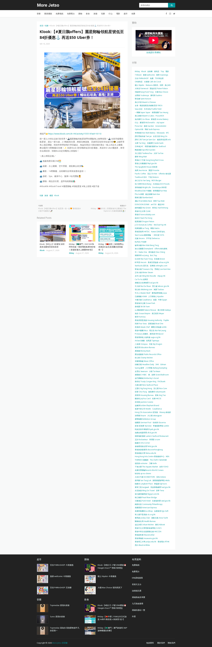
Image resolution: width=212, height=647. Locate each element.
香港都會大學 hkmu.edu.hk (145, 453)
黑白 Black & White (142, 545)
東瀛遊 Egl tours (160, 484)
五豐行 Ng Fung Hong (143, 388)
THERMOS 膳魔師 (141, 460)
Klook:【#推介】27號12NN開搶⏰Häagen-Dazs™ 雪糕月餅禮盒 (112, 566)
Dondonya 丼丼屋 (159, 187)
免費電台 (135, 571)
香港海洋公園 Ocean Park (145, 303)
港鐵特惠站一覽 (138, 610)
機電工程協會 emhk (158, 327)
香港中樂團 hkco (141, 330)
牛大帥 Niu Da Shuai (143, 286)
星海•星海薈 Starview (143, 426)
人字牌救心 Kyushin (156, 296)
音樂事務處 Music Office (144, 361)
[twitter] (173, 13)
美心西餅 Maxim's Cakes (144, 116)
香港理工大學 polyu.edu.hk (145, 541)
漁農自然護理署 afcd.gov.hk (146, 432)
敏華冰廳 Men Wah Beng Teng (147, 245)
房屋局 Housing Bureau (144, 395)
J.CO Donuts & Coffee (143, 225)
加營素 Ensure (140, 415)
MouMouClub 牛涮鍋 (143, 190)
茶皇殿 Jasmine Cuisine (144, 402)
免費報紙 (135, 565)
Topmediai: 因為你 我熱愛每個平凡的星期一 (64, 629)
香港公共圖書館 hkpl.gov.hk (146, 163)
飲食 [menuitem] (88, 13)
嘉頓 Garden (149, 126)
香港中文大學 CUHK (142, 211)
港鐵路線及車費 (138, 597)
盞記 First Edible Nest (143, 201)
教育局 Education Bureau (145, 347)
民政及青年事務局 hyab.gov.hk (147, 429)
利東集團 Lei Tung (142, 228)
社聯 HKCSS (156, 398)
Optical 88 (139, 129)
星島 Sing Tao (160, 395)
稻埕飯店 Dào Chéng (157, 252)
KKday (137, 71)
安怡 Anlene (161, 477)
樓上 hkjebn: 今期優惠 (107, 576)
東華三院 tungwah (142, 487)
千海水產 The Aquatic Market (146, 466)
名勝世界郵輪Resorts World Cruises (149, 470)
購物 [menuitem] (80, 13)
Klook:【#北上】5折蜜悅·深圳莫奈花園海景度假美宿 (52, 245)
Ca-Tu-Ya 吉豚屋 (141, 279)
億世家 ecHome (141, 463)
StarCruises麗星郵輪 (143, 235)
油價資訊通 (136, 590)
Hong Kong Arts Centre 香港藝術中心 (149, 456)
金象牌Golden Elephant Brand (147, 405)
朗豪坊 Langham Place (144, 484)
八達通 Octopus (141, 344)
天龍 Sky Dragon (155, 344)
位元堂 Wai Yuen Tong (144, 259)
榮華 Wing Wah (141, 156)
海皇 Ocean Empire (142, 313)
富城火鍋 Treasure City (144, 269)
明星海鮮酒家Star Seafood (155, 146)
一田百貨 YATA (158, 235)
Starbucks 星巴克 (141, 265)
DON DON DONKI (142, 204)
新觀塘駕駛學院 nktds (161, 480)
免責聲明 (150, 643)
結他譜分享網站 (154, 52)
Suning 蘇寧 (139, 368)
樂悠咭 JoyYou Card (143, 398)
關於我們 (161, 643)
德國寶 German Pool (143, 422)
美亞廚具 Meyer (158, 313)
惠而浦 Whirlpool (156, 334)
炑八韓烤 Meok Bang (143, 184)
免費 (151, 78)
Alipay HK (161, 276)
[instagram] (170, 13)
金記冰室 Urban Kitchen (144, 524)
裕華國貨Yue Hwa (160, 190)
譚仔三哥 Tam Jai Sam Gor (145, 139)
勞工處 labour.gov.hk (160, 286)
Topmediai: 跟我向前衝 (60, 605)
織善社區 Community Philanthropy (148, 504)
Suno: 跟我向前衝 (57, 616)
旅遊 (46, 195)
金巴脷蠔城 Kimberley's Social (147, 378)
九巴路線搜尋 (137, 603)
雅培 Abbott (160, 524)
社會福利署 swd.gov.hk (161, 501)
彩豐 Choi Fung (141, 392)
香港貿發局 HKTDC (142, 231)
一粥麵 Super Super (142, 112)
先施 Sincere (140, 238)
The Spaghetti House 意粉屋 (146, 167)
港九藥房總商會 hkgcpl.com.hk (147, 494)
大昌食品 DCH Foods (161, 184)
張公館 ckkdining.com (143, 289)
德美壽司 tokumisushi (156, 392)
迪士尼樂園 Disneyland (144, 248)
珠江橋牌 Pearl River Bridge (146, 497)
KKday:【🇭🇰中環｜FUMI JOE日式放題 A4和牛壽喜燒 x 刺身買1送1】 (112, 618)
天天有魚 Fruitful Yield (152, 109)
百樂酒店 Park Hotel (143, 501)
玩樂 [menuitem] (103, 13)
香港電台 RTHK (163, 541)
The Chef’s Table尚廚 (158, 460)
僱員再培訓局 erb (164, 139)
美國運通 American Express (146, 507)
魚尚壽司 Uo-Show (142, 119)
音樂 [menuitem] (39, 13)
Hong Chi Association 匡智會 (146, 412)
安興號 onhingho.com (158, 265)
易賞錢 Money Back (142, 351)
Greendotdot (160, 126)
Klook (56, 195)
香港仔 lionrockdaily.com (145, 214)
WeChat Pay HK (160, 225)
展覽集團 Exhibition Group (145, 419)
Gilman (163, 364)
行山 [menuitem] (110, 13)
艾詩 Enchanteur (141, 439)
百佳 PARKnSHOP (142, 78)
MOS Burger (156, 180)
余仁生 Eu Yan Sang (142, 180)
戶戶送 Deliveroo (153, 238)
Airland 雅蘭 (140, 340)
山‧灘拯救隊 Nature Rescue (145, 310)
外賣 (134, 616)
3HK (157, 364)
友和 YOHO (163, 466)
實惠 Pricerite (154, 170)
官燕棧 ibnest (159, 259)
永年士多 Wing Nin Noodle (145, 276)
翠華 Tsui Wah (159, 201)
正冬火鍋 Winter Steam (144, 272)
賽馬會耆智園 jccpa (159, 293)
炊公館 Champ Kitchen (144, 357)
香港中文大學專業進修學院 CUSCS (148, 528)
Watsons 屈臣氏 (152, 85)
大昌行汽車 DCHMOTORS (145, 477)
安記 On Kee (152, 173)
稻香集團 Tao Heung (160, 112)
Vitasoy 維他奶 (165, 412)
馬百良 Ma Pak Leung (157, 330)
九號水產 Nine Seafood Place (146, 385)
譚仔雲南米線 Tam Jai (143, 136)
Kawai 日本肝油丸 (158, 231)
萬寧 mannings (162, 75)
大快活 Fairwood (141, 88)
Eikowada (161, 133)
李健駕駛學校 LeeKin (161, 426)
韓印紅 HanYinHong (160, 208)
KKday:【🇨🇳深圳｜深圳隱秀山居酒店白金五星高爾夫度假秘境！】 (111, 247)
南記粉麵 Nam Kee (152, 194)
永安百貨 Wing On (160, 136)
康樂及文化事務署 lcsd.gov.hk (146, 282)
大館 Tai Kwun (154, 371)
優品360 (161, 204)
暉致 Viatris (154, 228)
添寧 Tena (160, 490)
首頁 (41, 25)
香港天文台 (136, 584)
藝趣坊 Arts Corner (142, 443)
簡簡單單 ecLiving (142, 255)
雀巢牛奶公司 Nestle (143, 409)
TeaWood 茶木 (141, 177)
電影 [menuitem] (118, 13)
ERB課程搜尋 (137, 578)
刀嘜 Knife (153, 463)
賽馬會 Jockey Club (142, 518)
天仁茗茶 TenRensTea (143, 153)
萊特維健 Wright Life (143, 187)
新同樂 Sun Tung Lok (143, 480)
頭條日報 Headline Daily (144, 364)
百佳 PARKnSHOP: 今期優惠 (61, 565)
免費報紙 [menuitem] (59, 13)
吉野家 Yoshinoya (142, 95)
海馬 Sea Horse (141, 170)
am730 (153, 204)
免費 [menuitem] (133, 13)
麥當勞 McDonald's (147, 122)
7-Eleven (138, 75)
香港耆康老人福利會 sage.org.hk (147, 337)
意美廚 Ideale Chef (142, 327)
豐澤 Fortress (140, 317)
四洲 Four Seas (141, 323)
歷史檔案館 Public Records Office (148, 354)
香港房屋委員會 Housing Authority (148, 320)
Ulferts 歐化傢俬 (160, 248)
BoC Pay (153, 255)
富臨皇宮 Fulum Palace (159, 88)
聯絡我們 (171, 643)
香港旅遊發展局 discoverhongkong (149, 449)
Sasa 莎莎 (138, 109)
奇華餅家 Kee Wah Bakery (145, 133)
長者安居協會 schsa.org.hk (158, 262)
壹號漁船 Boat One (155, 323)
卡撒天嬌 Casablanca (143, 300)
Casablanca (157, 409)
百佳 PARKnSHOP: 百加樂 (61, 587)
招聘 (161, 85)
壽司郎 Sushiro (156, 95)
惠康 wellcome (149, 75)
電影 (167, 71)
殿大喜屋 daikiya (164, 310)
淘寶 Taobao (159, 289)
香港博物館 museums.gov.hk (146, 538)
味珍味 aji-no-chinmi (143, 473)
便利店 (156, 71)
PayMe (166, 320)
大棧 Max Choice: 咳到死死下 (110, 587)
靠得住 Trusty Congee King (145, 381)
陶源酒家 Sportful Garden (145, 150)
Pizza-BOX (160, 116)
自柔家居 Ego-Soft (161, 511)
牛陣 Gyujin (162, 300)
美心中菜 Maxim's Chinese (145, 102)
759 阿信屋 (159, 78)
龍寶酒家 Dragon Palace (144, 221)
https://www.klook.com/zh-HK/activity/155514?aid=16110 (74, 133)
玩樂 (46, 25)
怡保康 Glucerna (159, 422)
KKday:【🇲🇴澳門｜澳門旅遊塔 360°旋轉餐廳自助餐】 (112, 629)
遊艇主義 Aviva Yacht (159, 518)
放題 (155, 300)
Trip (162, 71)
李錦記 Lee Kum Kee (162, 269)
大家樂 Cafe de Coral (152, 81)
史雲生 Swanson (141, 371)
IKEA (167, 456)
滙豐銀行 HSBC (141, 374)
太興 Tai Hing (140, 143)
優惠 (51, 195)
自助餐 (150, 71)
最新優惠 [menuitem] (48, 13)
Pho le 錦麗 (139, 194)
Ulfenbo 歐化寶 (165, 173)
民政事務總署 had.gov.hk (160, 487)
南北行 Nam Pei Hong (143, 218)
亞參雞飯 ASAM (141, 296)
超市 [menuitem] (125, 13)
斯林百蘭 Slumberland (144, 197)
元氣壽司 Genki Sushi (155, 143)
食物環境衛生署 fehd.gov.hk (146, 446)
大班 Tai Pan (158, 153)
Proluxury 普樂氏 (141, 334)
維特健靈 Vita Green (143, 208)
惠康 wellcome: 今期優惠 (60, 576)
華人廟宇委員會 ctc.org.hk (145, 514)
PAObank (161, 381)
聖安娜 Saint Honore (143, 98)
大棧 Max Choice (161, 92)
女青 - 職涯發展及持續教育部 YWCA (148, 105)
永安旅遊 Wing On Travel (145, 490)
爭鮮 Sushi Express (152, 129)
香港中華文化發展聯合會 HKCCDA (148, 531)
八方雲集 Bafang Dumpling (156, 368)
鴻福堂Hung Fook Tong (144, 92)
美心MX (168, 85)
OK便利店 (138, 81)
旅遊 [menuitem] (95, 13)
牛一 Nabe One (141, 252)
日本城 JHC (139, 146)
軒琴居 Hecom (140, 262)
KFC (167, 133)
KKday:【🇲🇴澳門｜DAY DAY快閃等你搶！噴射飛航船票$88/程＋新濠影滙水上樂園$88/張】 (82, 247)
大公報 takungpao (154, 415)
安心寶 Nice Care (160, 388)
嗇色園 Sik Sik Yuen (142, 306)
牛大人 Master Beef (142, 293)
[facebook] (166, 13)
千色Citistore (153, 177)
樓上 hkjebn (139, 85)
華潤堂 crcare (154, 439)
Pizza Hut (138, 126)
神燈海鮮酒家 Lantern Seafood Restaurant (151, 436)
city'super (160, 122)
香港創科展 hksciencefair (145, 535)
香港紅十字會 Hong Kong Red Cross (149, 160)
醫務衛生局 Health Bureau (145, 521)
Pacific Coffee (140, 173)
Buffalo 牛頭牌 (140, 242)
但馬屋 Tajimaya (152, 340)
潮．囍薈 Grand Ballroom (158, 374)
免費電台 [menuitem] (71, 13)
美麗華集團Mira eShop (144, 511)
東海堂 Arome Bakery (159, 119)
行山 (136, 122)
